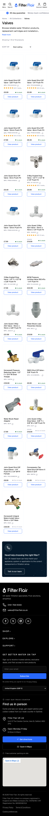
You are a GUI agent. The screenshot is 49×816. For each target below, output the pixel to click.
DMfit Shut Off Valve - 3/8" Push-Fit (36, 371)
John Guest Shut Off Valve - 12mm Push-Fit (13, 226)
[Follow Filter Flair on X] (13, 621)
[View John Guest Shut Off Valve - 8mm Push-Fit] (36, 114)
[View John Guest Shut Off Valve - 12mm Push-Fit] (13, 211)
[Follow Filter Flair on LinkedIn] (28, 621)
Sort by (5, 47)
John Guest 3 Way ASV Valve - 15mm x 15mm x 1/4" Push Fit (35, 227)
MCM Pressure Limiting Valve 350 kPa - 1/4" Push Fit (36, 279)
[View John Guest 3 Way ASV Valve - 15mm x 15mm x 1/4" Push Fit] (36, 211)
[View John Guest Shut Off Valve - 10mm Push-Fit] (13, 114)
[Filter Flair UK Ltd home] (15, 590)
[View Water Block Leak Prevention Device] (36, 310)
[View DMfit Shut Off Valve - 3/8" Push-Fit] (36, 356)
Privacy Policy (32, 682)
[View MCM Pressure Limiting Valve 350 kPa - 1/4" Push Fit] (36, 263)
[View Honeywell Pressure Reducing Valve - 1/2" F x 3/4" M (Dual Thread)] (13, 356)
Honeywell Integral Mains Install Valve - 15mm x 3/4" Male (12, 518)
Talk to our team (15, 571)
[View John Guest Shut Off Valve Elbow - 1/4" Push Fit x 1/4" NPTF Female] (13, 453)
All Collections (15, 18)
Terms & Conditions (23, 807)
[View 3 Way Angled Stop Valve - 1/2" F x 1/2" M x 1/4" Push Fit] (36, 162)
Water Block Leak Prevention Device (34, 325)
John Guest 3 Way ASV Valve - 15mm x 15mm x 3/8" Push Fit (12, 326)
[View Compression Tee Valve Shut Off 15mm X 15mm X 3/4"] (36, 453)
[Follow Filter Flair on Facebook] (5, 621)
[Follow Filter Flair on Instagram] (21, 621)
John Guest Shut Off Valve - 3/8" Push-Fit (12, 81)
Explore (8, 638)
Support (8, 645)
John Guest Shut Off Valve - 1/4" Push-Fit (35, 81)
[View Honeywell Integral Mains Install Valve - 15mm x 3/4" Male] (13, 502)
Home (4, 18)
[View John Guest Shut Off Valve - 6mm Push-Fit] (13, 162)
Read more (6, 35)
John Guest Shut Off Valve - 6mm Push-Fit (12, 177)
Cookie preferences (10, 811)
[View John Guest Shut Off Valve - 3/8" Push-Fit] (13, 66)
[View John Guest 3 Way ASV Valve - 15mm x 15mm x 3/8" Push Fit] (13, 310)
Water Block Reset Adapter (11, 420)
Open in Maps (26, 747)
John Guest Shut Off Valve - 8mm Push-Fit (35, 129)
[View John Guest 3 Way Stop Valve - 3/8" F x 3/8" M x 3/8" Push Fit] (36, 405)
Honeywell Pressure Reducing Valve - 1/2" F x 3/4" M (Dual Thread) (12, 373)
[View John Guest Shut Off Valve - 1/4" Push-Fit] (36, 66)
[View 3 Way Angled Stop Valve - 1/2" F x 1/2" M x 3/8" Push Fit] (13, 263)
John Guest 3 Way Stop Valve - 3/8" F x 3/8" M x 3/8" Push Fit (36, 421)
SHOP (6, 631)
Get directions (26, 739)
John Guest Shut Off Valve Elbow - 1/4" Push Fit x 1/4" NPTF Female (12, 470)
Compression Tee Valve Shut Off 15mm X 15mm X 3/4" (36, 469)
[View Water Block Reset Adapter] (13, 405)
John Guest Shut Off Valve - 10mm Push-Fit (13, 129)
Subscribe (24, 676)
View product (13, 97)
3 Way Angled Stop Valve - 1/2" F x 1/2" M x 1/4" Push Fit (35, 178)
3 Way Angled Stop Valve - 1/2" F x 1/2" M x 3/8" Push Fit (12, 279)
